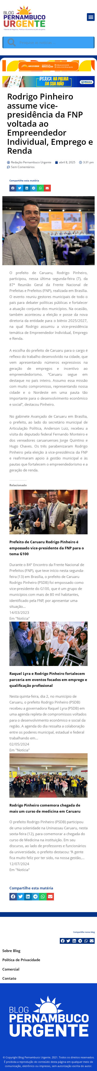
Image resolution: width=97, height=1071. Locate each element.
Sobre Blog (11, 950)
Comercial (10, 969)
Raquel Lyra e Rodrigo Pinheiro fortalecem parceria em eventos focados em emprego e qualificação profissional (48, 679)
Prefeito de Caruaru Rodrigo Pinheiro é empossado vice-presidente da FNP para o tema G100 (46, 547)
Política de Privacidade (21, 959)
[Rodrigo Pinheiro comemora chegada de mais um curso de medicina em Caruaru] (48, 775)
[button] (91, 17)
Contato (9, 978)
